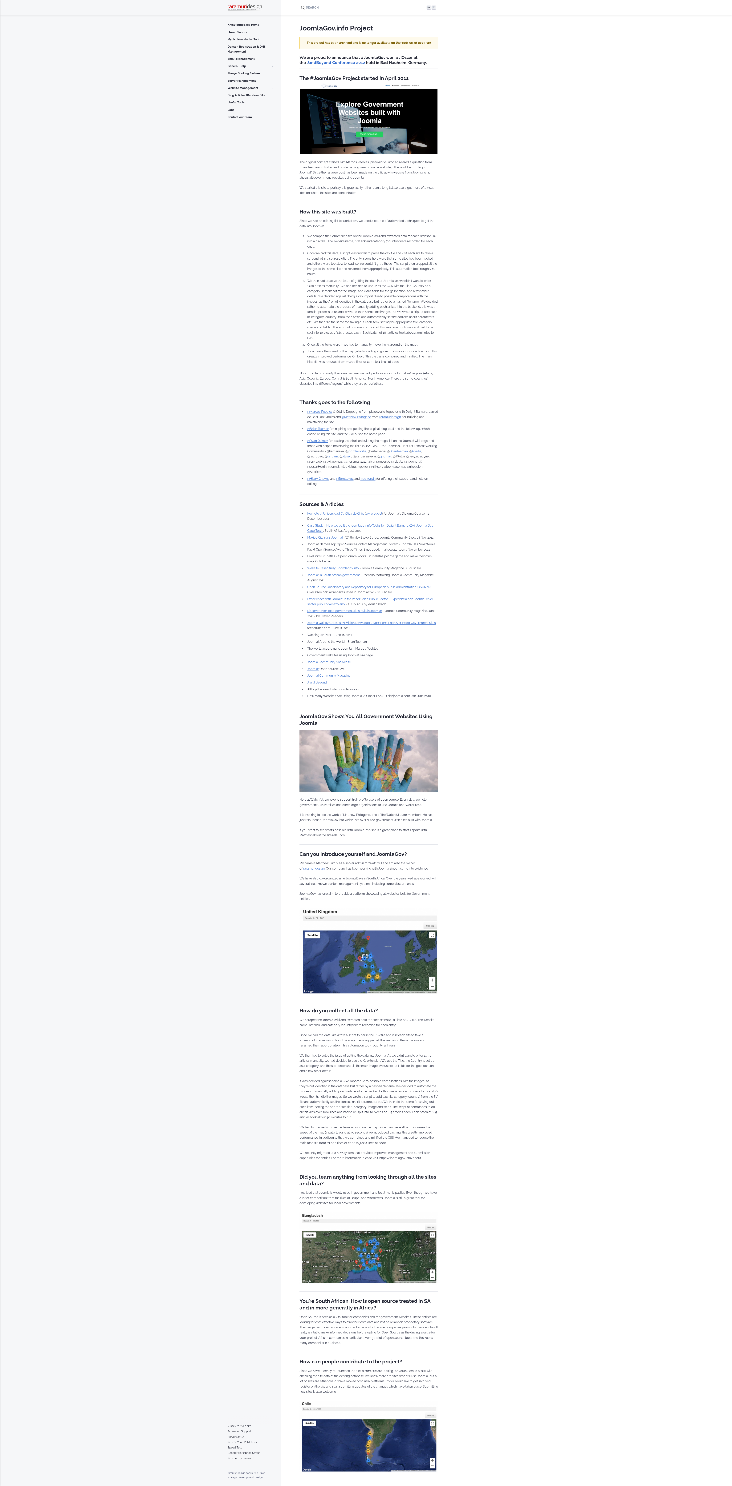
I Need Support (238, 32)
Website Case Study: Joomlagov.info (333, 568)
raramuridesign (390, 417)
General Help (237, 66)
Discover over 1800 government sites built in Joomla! (344, 611)
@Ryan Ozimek (317, 441)
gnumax (386, 456)
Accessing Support (239, 1431)
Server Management (242, 80)
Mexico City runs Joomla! (325, 537)
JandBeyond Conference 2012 (336, 62)
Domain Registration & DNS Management (247, 49)
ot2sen (346, 456)
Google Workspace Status (244, 1452)
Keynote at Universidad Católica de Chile (335, 513)
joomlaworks (357, 451)
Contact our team (240, 117)
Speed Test (235, 1447)
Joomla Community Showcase (329, 662)
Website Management (243, 88)
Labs (231, 110)
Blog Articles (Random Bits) (247, 95)
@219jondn (368, 478)
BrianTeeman (399, 451)
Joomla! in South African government (333, 575)
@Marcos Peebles (319, 411)
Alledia (416, 451)
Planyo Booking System (244, 73)
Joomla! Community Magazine (328, 675)
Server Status (236, 1436)
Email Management (241, 59)
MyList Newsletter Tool (243, 39)
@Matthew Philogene (356, 417)
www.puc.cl (374, 513)
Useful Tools (236, 102)
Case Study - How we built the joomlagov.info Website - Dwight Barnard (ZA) (361, 525)
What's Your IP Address (242, 1442)
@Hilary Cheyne (318, 478)
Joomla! (313, 669)
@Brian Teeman (318, 429)
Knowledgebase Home (243, 24)
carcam (332, 456)
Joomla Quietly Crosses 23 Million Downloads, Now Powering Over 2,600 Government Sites (371, 623)
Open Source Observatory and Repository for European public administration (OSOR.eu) (369, 587)
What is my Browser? (241, 1458)
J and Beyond (317, 682)
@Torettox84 (345, 478)
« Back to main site (239, 1426)
